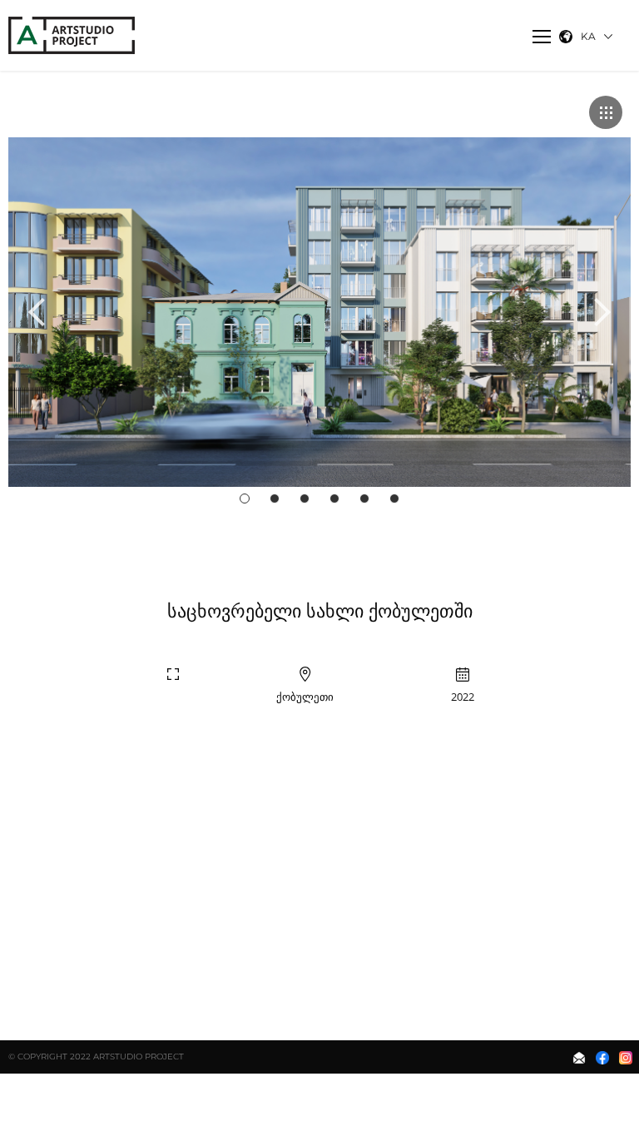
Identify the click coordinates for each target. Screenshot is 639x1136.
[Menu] (541, 36)
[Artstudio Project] (73, 35)
